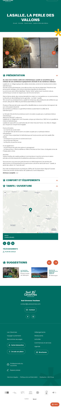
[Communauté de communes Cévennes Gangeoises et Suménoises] (6, 393)
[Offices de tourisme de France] (54, 393)
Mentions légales (12, 377)
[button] (30, 210)
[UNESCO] (30, 393)
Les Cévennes (12, 332)
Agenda (37, 346)
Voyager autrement (14, 336)
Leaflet (39, 232)
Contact (32, 310)
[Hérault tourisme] (34, 399)
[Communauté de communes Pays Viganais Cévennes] (22, 392)
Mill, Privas (50, 377)
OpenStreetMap (46, 232)
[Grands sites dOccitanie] (46, 393)
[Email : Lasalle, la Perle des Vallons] (8, 243)
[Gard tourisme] (26, 399)
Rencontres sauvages (14, 339)
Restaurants (38, 336)
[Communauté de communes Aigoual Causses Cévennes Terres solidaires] (14, 393)
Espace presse (15, 370)
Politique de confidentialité (28, 377)
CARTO (56, 232)
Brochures (43, 352)
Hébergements (39, 332)
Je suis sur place (17, 351)
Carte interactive (17, 345)
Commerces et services (42, 343)
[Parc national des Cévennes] (38, 393)
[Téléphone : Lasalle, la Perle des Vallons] (4, 243)
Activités (37, 339)
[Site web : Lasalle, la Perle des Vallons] (12, 243)
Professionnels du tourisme (16, 364)
